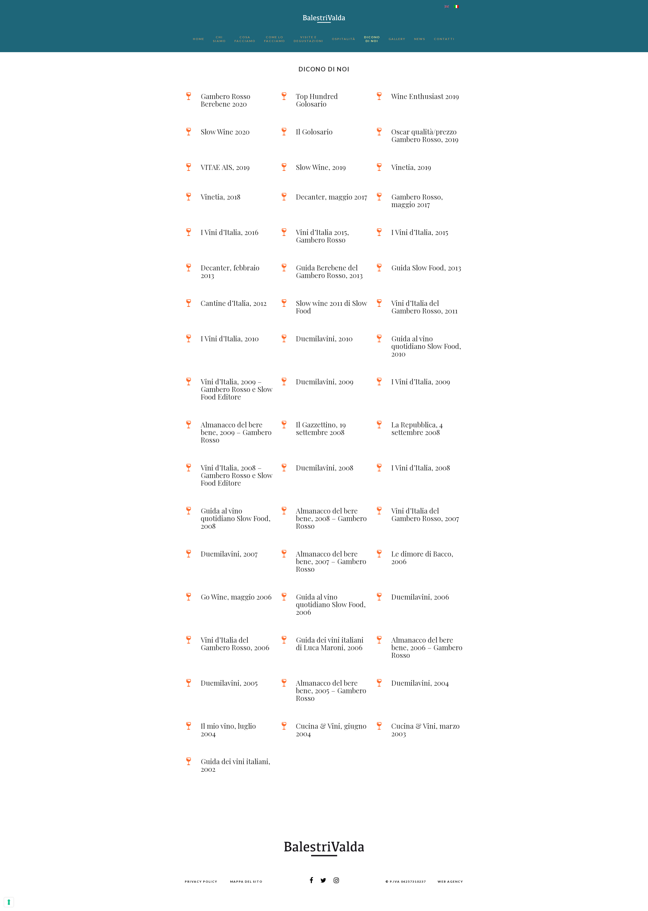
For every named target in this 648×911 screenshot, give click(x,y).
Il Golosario (314, 131)
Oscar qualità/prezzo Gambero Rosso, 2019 (424, 135)
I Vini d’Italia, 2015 (419, 232)
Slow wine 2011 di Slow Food (331, 306)
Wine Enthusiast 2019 (425, 96)
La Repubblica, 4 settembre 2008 (417, 428)
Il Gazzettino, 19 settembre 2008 (321, 428)
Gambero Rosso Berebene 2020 (225, 99)
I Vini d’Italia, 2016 (229, 232)
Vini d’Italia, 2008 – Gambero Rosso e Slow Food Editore (236, 475)
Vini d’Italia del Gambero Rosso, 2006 (235, 643)
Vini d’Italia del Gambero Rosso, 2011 (424, 306)
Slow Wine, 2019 (321, 167)
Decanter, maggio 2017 (331, 196)
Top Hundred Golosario (317, 99)
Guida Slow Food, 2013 (426, 267)
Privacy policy (201, 881)
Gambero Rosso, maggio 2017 (417, 200)
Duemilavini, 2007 (229, 553)
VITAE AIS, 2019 (225, 167)
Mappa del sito (246, 881)
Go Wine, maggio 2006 (236, 596)
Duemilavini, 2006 (420, 596)
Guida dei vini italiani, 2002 (235, 765)
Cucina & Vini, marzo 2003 (425, 729)
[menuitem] (447, 6)
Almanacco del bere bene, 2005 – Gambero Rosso (331, 690)
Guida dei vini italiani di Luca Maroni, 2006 (329, 643)
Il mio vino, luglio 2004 (228, 729)
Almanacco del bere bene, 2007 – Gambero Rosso (331, 561)
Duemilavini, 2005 (229, 682)
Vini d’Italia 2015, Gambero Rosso (322, 235)
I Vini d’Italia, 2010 (230, 338)
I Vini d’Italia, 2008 (420, 467)
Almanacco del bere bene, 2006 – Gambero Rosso (426, 647)
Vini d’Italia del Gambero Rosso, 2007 (425, 514)
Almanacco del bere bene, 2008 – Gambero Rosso (331, 518)
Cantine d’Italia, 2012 (234, 303)
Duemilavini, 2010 (324, 338)
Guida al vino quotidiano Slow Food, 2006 (331, 604)
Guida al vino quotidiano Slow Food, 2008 (236, 518)
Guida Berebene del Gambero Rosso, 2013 (329, 271)
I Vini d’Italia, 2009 (420, 381)
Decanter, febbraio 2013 (230, 271)
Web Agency (450, 881)
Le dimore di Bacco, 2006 (422, 557)
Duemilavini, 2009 (324, 381)
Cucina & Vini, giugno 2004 (331, 729)
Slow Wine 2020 (225, 131)
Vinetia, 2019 (411, 167)
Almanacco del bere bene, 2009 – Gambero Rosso (236, 432)
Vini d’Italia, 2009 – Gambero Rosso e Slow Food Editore (236, 389)
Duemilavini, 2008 (324, 467)
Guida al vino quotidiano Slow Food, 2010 (426, 346)
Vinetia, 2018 (220, 196)
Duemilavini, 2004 (420, 682)
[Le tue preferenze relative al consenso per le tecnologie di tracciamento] (9, 902)
